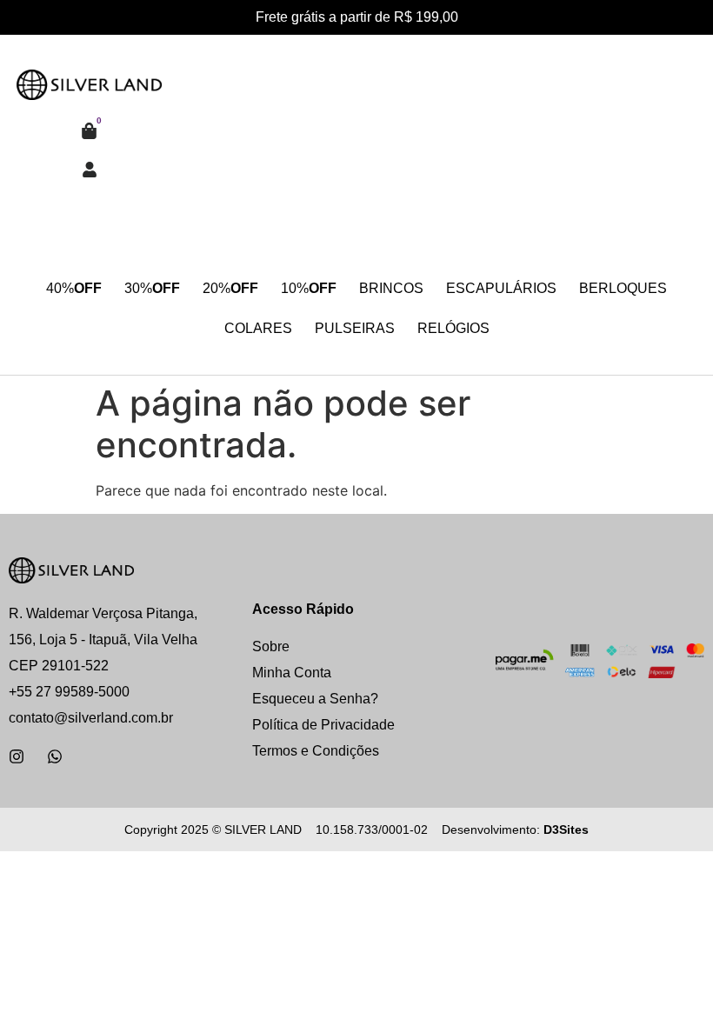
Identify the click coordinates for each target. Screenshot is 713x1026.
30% (152, 288)
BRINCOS (391, 288)
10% (309, 288)
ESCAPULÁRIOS (501, 288)
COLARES (258, 328)
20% (230, 288)
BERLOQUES (623, 288)
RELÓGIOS (453, 328)
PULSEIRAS (355, 328)
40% (74, 288)
